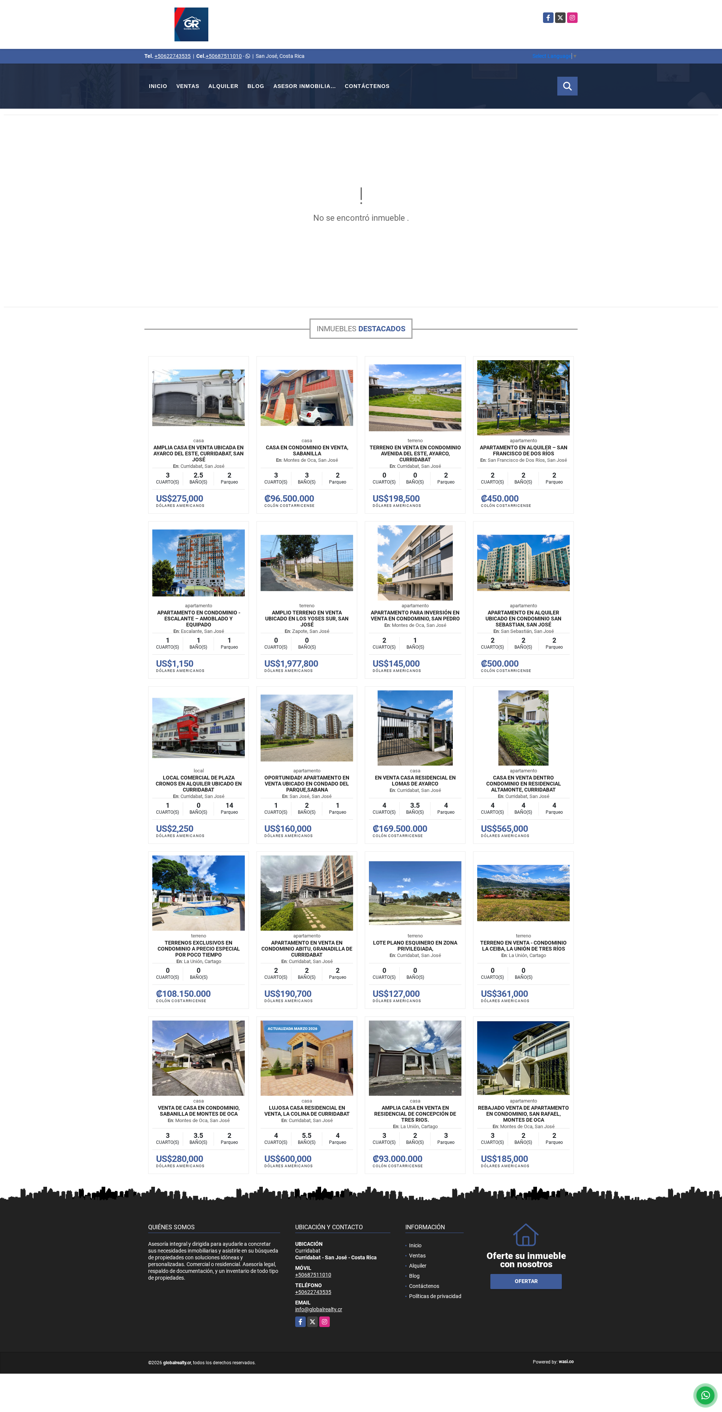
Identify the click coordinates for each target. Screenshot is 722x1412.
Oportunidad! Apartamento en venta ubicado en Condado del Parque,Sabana (306, 784)
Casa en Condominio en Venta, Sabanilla (307, 450)
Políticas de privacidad (435, 1296)
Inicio (158, 86)
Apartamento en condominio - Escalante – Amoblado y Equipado (198, 619)
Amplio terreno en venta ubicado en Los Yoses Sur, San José (307, 619)
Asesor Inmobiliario (306, 86)
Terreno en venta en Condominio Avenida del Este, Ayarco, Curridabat (415, 453)
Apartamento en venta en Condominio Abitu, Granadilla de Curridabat (306, 949)
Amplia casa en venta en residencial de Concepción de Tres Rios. (415, 1114)
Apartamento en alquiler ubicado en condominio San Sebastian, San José (523, 619)
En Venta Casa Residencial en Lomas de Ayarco (415, 781)
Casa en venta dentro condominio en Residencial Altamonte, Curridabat (523, 784)
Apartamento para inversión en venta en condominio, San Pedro (415, 616)
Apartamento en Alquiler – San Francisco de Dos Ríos (523, 450)
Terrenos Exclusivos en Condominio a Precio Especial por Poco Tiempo (199, 949)
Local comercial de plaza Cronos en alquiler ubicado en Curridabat (199, 784)
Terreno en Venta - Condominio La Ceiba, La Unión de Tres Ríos (523, 946)
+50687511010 (224, 56)
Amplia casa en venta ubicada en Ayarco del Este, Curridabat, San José (198, 453)
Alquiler (223, 86)
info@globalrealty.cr (318, 1309)
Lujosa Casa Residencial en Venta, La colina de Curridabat (307, 1111)
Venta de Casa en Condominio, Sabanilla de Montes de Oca (199, 1111)
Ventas (187, 86)
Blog (255, 86)
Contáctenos (367, 86)
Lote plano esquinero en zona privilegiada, (415, 946)
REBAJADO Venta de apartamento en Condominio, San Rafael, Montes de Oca (523, 1114)
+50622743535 (173, 56)
